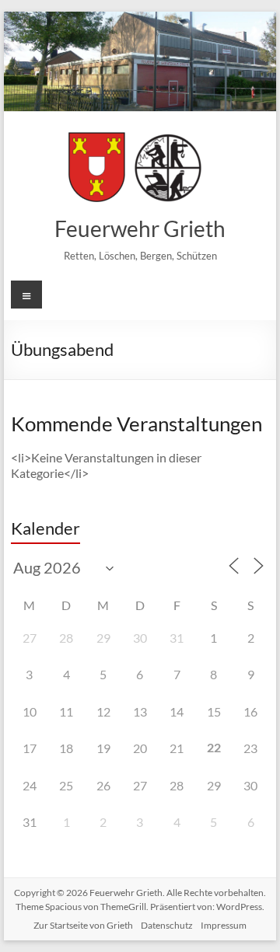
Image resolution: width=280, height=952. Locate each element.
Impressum (224, 925)
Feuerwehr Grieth (140, 228)
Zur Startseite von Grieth (83, 925)
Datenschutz (167, 925)
